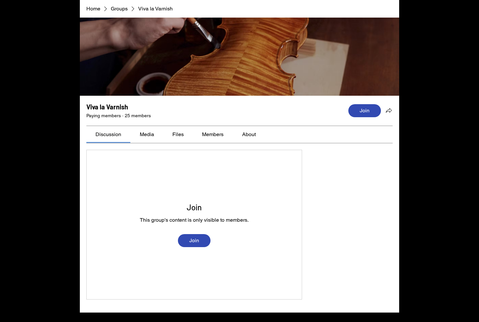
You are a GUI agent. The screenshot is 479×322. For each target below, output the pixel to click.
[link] (108, 134)
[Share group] (389, 110)
